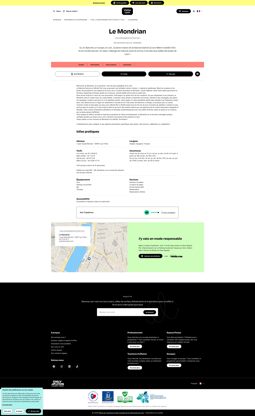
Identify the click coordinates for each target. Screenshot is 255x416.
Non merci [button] (7, 411)
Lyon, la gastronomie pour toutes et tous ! (107, 20)
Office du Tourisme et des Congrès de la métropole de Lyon (121, 413)
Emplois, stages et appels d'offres (64, 340)
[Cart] (194, 11)
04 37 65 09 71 (79, 74)
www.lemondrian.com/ (66, 241)
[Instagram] (62, 366)
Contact (81, 65)
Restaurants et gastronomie (75, 20)
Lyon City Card (140, 3)
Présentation (95, 65)
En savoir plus (135, 346)
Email (125, 74)
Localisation (127, 65)
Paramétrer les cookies (154, 413)
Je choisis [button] (19, 411)
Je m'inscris (150, 312)
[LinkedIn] (69, 366)
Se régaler (57, 20)
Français (194, 383)
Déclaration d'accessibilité (61, 344)
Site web (172, 74)
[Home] (127, 11)
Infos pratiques (111, 65)
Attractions (158, 3)
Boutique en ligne (99, 3)
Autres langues (56, 350)
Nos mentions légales (59, 353)
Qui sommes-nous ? (58, 337)
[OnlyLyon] (57, 383)
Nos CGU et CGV (57, 347)
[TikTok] (77, 366)
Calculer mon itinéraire (152, 256)
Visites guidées (121, 3)
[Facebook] (54, 366)
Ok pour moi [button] (35, 411)
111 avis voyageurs (168, 212)
